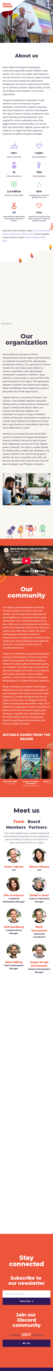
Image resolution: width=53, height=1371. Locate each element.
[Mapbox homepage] (6, 323)
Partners (38, 827)
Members (16, 827)
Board (34, 821)
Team (19, 821)
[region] (26, 299)
